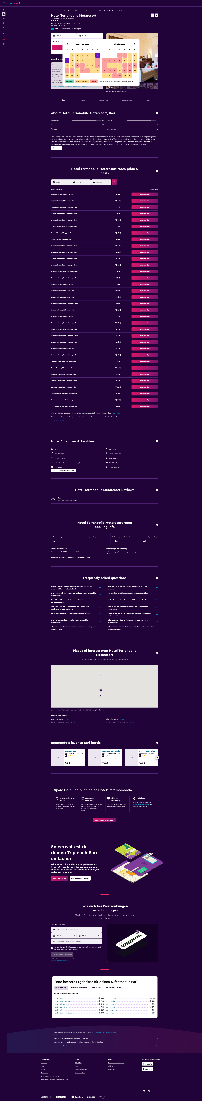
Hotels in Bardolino (60, 1007)
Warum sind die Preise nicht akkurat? (67, 1046)
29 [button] (72, 75)
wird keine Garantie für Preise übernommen (103, 1032)
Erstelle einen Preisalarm (141, 804)
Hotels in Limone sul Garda (63, 1013)
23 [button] (77, 70)
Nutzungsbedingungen (88, 958)
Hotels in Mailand (110, 1001)
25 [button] (87, 70)
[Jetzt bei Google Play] (147, 1064)
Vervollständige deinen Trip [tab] (114, 987)
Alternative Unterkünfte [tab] (78, 987)
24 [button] (82, 70)
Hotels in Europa (67, 10)
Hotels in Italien (79, 10)
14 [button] (67, 65)
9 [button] (77, 60)
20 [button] (98, 65)
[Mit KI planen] (3, 27)
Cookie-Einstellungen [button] (58, 420)
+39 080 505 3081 (58, 26)
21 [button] (67, 70)
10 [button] (82, 60)
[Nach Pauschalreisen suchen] (3, 23)
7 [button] (67, 60)
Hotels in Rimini (59, 1010)
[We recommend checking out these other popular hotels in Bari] (157, 742)
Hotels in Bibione (59, 1004)
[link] (104, 820)
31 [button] (130, 75)
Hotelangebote (55, 10)
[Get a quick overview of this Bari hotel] (157, 113)
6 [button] (97, 55)
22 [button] (72, 70)
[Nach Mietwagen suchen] (3, 18)
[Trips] (3, 33)
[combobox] (78, 929)
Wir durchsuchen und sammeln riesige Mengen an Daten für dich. (78, 1042)
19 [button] (92, 65)
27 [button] (97, 70)
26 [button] (92, 70)
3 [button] (82, 55)
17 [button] (82, 65)
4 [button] (87, 55)
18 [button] (87, 65)
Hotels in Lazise (110, 1013)
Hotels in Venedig (111, 998)
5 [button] (92, 55)
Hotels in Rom (58, 998)
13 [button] (97, 60)
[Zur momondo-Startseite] (14, 3)
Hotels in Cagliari (110, 1004)
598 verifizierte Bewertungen (70, 29)
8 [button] (72, 60)
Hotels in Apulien (91, 10)
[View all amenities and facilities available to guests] (157, 441)
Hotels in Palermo (111, 1010)
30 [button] (77, 75)
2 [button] (77, 55)
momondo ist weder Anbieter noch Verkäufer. (70, 1038)
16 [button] (77, 65)
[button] (3, 3)
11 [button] (87, 60)
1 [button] (72, 55)
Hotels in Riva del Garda (62, 1001)
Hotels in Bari (102, 10)
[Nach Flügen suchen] (3, 10)
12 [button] (92, 60)
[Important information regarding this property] (157, 524)
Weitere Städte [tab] (60, 987)
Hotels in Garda (110, 1007)
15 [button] (72, 65)
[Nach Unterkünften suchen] (3, 14)
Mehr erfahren (116, 413)
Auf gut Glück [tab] (96, 987)
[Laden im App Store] (147, 1069)
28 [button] (67, 75)
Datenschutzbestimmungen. (59, 960)
